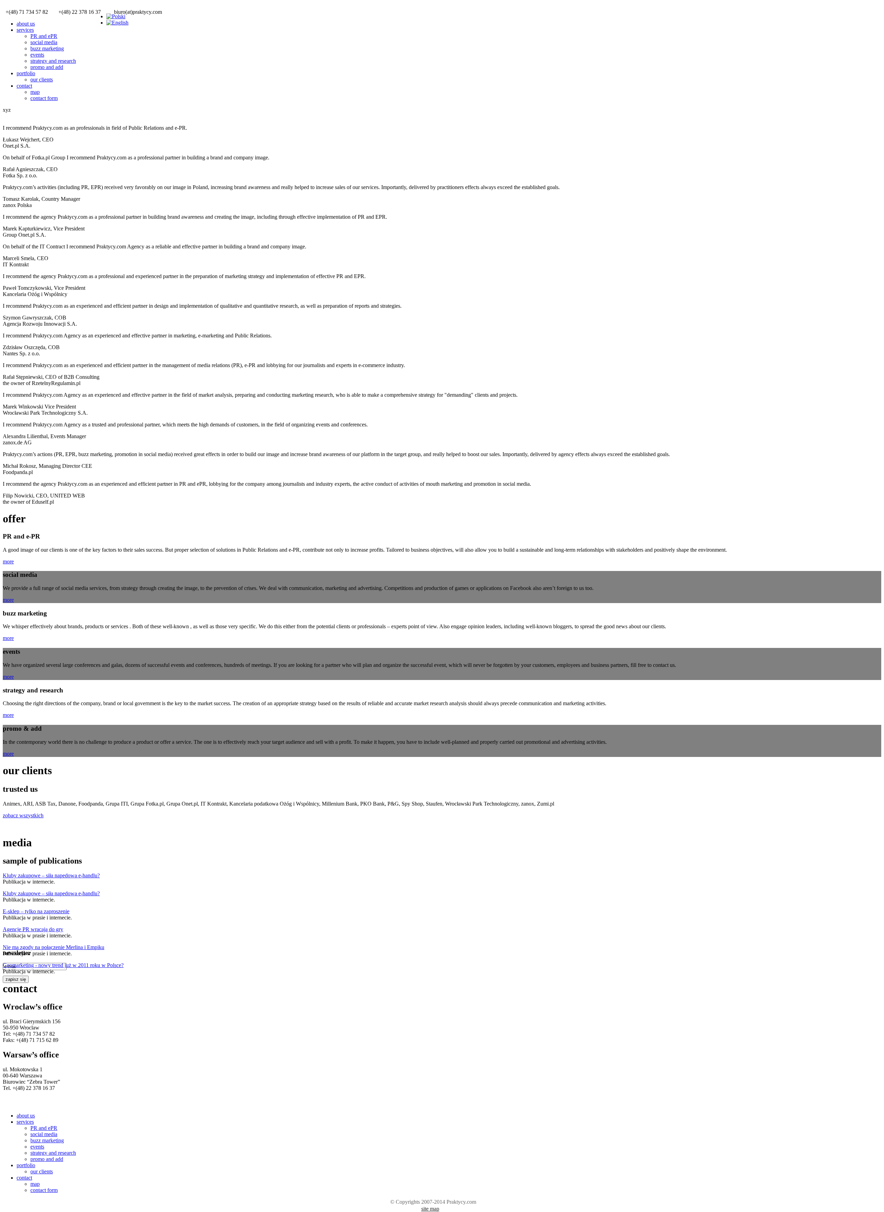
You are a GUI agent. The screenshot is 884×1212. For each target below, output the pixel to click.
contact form (44, 98)
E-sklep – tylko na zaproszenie (36, 911)
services (25, 30)
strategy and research (53, 61)
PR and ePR (43, 36)
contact (24, 86)
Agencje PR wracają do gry (33, 929)
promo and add (46, 67)
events (37, 55)
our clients (41, 79)
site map (430, 1209)
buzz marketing (47, 48)
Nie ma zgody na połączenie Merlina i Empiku (53, 947)
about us (26, 24)
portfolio (26, 73)
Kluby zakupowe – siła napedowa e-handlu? (51, 875)
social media (43, 42)
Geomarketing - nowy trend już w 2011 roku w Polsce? (63, 965)
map (35, 92)
